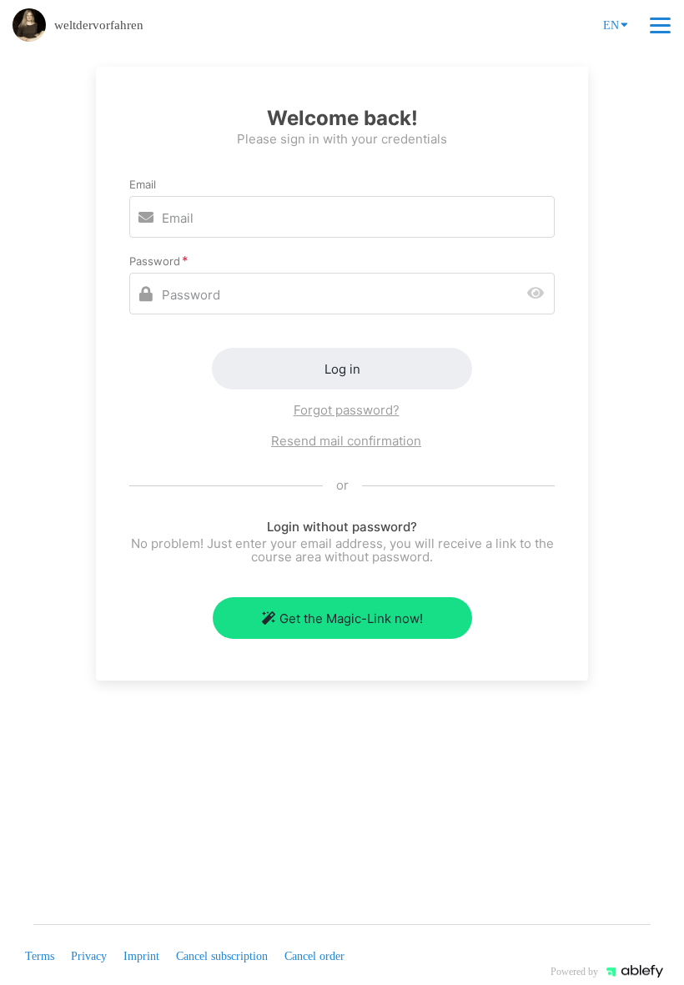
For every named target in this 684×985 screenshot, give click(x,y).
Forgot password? (347, 410)
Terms (39, 956)
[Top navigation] (660, 25)
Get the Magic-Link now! (351, 618)
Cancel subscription (222, 956)
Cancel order (314, 956)
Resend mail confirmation (346, 441)
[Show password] (539, 294)
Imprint (141, 956)
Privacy (89, 956)
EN (611, 25)
